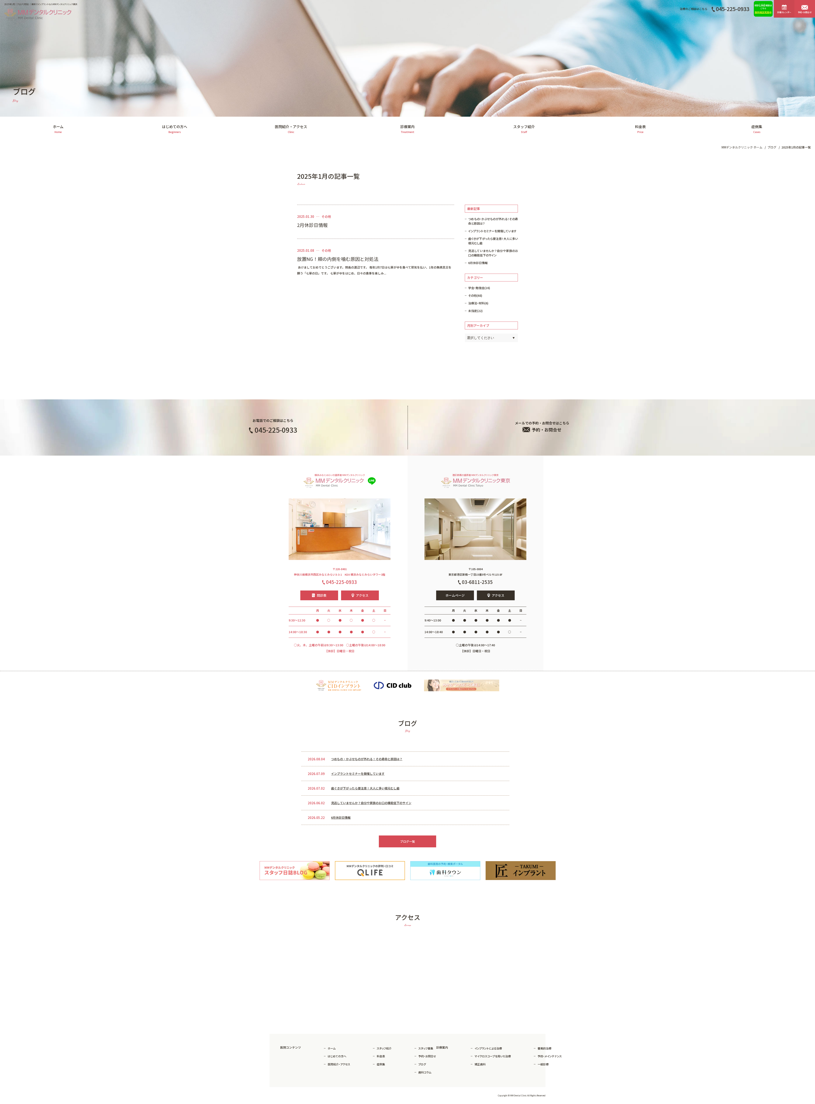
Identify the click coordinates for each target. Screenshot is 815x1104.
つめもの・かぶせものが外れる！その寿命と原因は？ (493, 221)
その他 (326, 216)
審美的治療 (544, 1048)
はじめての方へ (337, 1056)
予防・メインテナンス (550, 1056)
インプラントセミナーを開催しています (492, 231)
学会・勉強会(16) (479, 288)
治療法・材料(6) (478, 303)
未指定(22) (475, 311)
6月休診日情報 (478, 263)
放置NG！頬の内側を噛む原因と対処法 (337, 259)
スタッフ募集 (425, 1048)
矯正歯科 (480, 1064)
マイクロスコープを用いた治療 (493, 1056)
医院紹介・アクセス (339, 1064)
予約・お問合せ (427, 1056)
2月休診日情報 (312, 225)
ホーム (332, 1048)
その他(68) (475, 295)
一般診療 (543, 1064)
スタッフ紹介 (384, 1048)
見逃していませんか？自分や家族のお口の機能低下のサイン (493, 253)
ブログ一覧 (407, 841)
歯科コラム (424, 1072)
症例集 (381, 1064)
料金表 (381, 1056)
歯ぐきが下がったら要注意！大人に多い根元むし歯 (493, 240)
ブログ (422, 1064)
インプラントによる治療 (488, 1048)
